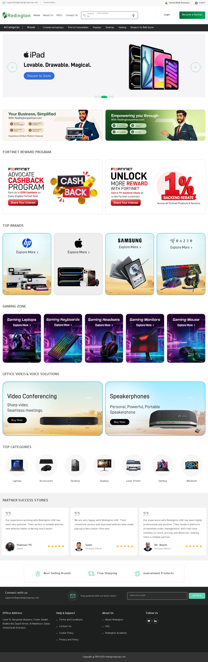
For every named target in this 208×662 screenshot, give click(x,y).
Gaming (122, 28)
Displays (97, 28)
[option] (200, 3)
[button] (177, 3)
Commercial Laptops (53, 28)
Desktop (110, 28)
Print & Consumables (78, 28)
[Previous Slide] (12, 67)
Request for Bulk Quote (142, 28)
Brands (31, 27)
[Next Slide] (196, 67)
